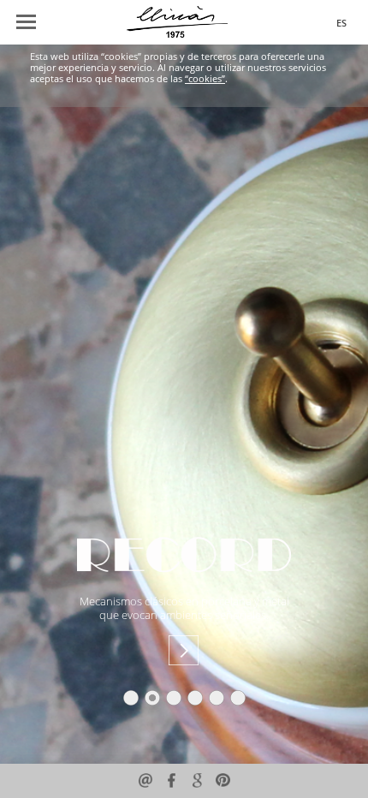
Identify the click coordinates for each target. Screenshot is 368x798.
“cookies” (205, 79)
